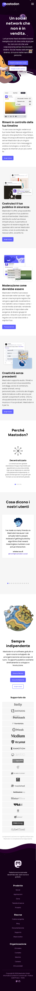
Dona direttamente (18, 680)
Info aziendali (18, 966)
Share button (18, 937)
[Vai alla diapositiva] (15, 484)
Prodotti (18, 908)
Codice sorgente (18, 919)
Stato (23, 978)
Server (18, 890)
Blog (18, 924)
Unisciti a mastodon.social (18, 63)
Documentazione (18, 928)
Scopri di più (8, 158)
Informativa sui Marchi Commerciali (14, 976)
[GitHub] (19, 981)
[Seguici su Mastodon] (17, 981)
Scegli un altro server (18, 69)
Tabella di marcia (18, 903)
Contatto (18, 953)
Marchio (18, 957)
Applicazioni (18, 894)
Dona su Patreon (18, 673)
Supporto (18, 932)
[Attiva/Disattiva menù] (32, 4)
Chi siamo (18, 948)
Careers (18, 962)
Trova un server (9, 327)
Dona (18, 899)
